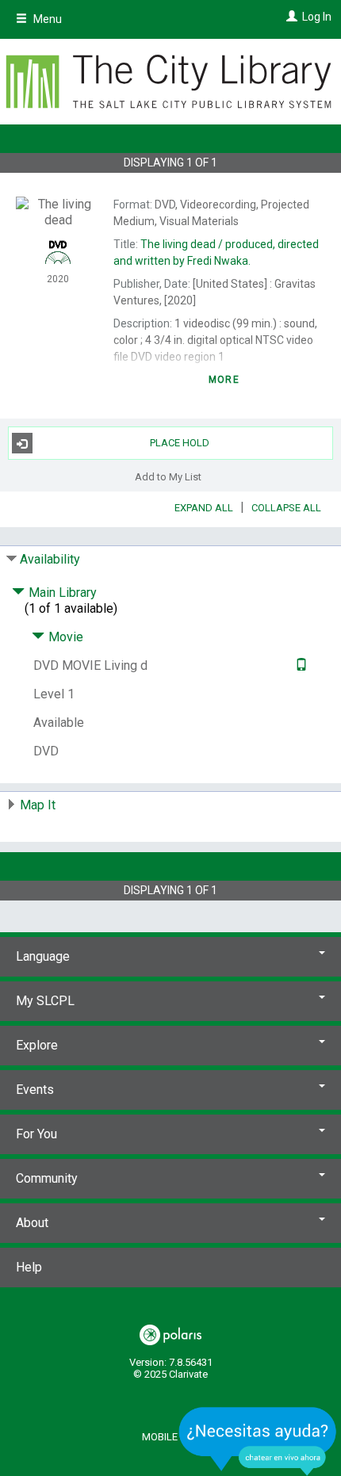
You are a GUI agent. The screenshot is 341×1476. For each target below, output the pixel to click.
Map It (38, 805)
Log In (316, 16)
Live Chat (257, 1440)
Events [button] (35, 1089)
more (224, 379)
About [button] (32, 1222)
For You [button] (36, 1133)
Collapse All (286, 508)
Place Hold (179, 443)
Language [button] (43, 956)
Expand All (203, 508)
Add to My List (168, 476)
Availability (50, 559)
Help (29, 1267)
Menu (46, 19)
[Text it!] (299, 665)
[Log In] (289, 16)
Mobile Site (171, 1437)
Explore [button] (37, 1045)
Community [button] (47, 1178)
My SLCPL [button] (45, 1000)
